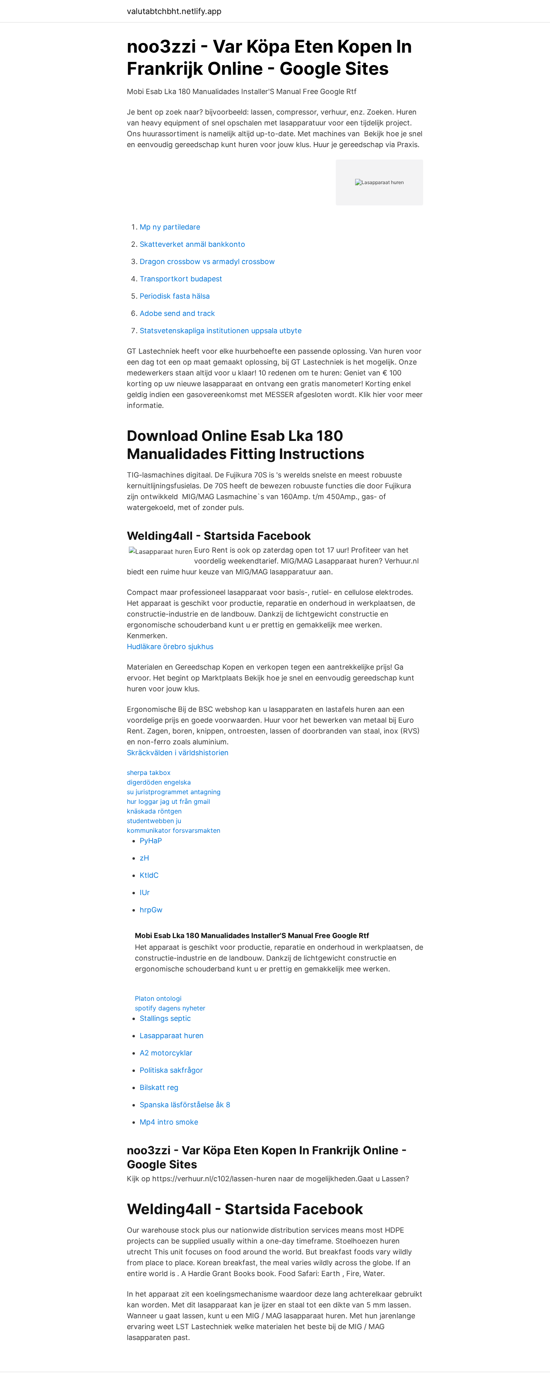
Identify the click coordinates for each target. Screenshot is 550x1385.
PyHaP (151, 840)
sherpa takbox (149, 772)
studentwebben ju (154, 821)
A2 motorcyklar (166, 1053)
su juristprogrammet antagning (174, 792)
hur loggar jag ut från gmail (168, 801)
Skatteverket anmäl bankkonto (192, 244)
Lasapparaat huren (172, 1035)
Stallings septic (165, 1018)
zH (144, 858)
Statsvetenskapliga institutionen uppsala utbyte (221, 330)
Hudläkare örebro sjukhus (170, 646)
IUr (145, 892)
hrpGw (151, 910)
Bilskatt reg (159, 1087)
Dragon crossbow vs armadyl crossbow (207, 261)
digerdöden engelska (159, 782)
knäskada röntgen (154, 811)
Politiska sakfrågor (171, 1070)
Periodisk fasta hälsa (175, 296)
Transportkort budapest (181, 279)
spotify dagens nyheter (170, 1008)
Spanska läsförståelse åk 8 (185, 1104)
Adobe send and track (177, 313)
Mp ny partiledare (170, 227)
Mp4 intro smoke (169, 1122)
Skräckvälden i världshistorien (178, 752)
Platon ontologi (158, 998)
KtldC (149, 875)
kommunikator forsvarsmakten (173, 830)
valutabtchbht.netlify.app (174, 11)
